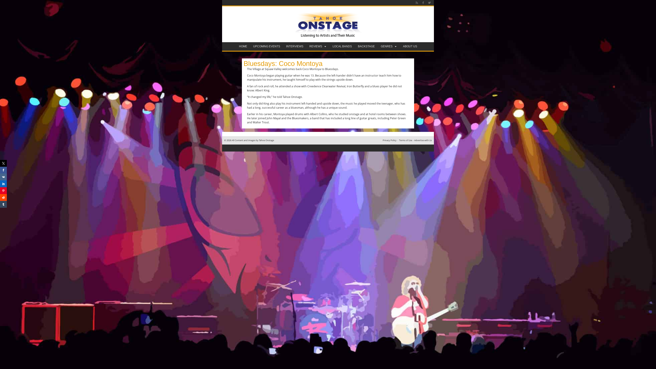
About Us (410, 46)
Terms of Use (405, 140)
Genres (387, 46)
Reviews (315, 46)
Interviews (294, 46)
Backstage (366, 46)
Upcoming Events (266, 46)
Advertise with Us (423, 140)
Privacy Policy (390, 140)
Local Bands (342, 46)
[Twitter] (429, 2)
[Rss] (417, 2)
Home (243, 46)
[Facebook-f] (423, 2)
